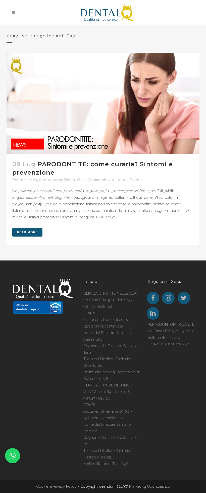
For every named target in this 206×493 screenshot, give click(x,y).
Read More (27, 232)
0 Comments (95, 180)
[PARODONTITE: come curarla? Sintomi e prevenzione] (103, 103)
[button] (12, 455)
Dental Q (72, 180)
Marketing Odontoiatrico (149, 486)
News (52, 180)
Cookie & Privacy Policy (56, 486)
